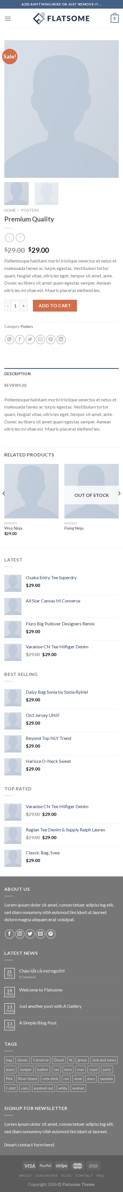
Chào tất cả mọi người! (42, 970)
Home (10, 210)
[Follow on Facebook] (9, 934)
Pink (9, 1078)
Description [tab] (17, 374)
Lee (56, 1069)
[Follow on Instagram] (20, 934)
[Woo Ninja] (31, 491)
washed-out (43, 1088)
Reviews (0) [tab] (15, 385)
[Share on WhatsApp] (9, 339)
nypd (93, 1069)
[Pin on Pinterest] (50, 339)
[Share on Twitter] (30, 339)
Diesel (59, 1060)
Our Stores (46, 1175)
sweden (106, 1078)
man (80, 1069)
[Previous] (14, 109)
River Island (27, 1078)
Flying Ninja (74, 528)
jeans (10, 1069)
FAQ (100, 1175)
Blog (66, 1175)
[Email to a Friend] (40, 339)
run (66, 1078)
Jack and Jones (104, 1060)
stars (91, 1078)
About (25, 1175)
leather (42, 1069)
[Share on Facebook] (20, 339)
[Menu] (7, 18)
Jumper (26, 1069)
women (78, 1088)
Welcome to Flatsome (40, 989)
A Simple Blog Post (38, 1022)
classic (22, 1060)
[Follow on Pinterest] (50, 934)
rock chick (50, 1078)
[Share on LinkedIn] (61, 339)
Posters (30, 210)
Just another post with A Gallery (50, 1006)
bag (9, 1060)
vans (25, 1088)
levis (68, 1069)
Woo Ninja (13, 528)
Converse (41, 1060)
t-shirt (11, 1088)
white (62, 1088)
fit (70, 1060)
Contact (84, 1175)
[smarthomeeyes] (61, 19)
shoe (78, 1078)
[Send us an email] (40, 934)
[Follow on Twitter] (30, 934)
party (107, 1069)
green (82, 1060)
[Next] (109, 109)
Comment (27, 977)
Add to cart (55, 305)
